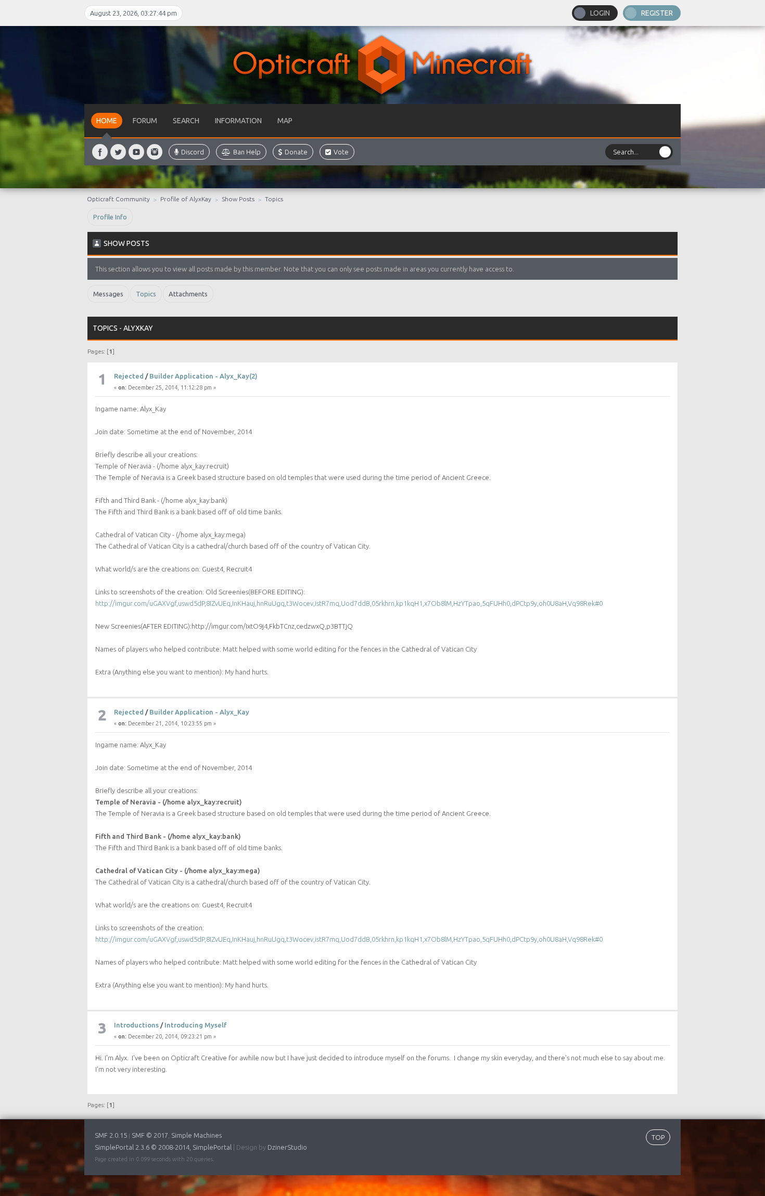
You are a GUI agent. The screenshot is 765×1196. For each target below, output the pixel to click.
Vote (341, 151)
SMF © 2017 (150, 1135)
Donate (296, 151)
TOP (658, 1137)
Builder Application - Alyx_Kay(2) (203, 376)
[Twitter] (118, 152)
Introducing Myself (195, 1025)
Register (657, 13)
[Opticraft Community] (382, 65)
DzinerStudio (287, 1147)
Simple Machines (196, 1135)
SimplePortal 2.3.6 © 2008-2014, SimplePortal (163, 1147)
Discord (192, 151)
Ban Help (247, 151)
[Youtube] (136, 152)
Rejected (129, 376)
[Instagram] (154, 152)
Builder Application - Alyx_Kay (199, 712)
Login (600, 13)
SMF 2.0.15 (111, 1135)
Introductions (136, 1025)
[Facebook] (100, 152)
